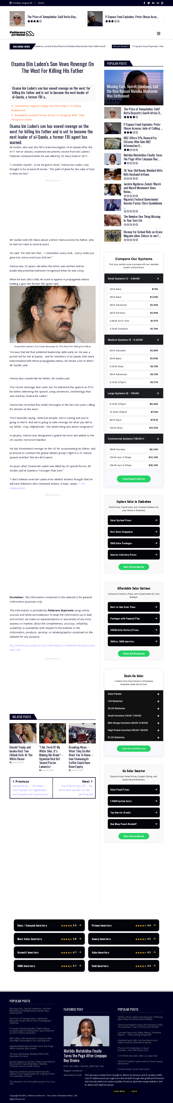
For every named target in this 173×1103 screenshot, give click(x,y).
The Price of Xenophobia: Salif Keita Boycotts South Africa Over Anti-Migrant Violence (30, 1020)
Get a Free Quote (133, 566)
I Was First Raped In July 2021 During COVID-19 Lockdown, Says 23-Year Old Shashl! (140, 1025)
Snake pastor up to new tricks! (134, 1069)
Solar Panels (114, 693)
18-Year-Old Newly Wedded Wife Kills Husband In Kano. (29, 1055)
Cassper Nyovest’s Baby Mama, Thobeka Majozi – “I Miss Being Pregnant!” (139, 1033)
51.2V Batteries (116, 737)
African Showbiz (83, 46)
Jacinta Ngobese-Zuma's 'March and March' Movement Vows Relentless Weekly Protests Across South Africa (32, 1064)
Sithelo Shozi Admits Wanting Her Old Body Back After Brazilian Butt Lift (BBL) (140, 1018)
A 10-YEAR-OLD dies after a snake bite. (138, 1055)
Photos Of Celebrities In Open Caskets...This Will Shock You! (133, 1049)
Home (41, 2)
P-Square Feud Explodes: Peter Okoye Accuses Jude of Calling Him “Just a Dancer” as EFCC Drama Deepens (32, 1030)
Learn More (119, 1091)
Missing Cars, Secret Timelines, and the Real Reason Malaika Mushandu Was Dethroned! (30, 1010)
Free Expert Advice (134, 479)
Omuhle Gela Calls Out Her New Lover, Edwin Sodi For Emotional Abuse (138, 1041)
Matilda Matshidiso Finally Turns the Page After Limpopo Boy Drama (31, 1047)
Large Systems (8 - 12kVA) (123, 393)
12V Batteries (115, 701)
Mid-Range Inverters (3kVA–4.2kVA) (128, 722)
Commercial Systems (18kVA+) (126, 438)
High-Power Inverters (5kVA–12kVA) (128, 730)
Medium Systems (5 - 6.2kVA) (125, 339)
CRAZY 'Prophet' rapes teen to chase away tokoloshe (140, 1062)
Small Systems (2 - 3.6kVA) (124, 278)
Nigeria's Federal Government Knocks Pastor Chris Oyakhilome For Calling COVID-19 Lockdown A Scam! (32, 1074)
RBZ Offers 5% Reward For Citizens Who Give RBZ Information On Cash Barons (31, 1039)
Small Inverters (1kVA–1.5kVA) (124, 715)
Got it (134, 1091)
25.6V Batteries (116, 708)
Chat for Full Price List (134, 748)
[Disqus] (53, 850)
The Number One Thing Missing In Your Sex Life (32, 1082)
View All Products (134, 653)
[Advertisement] (53, 207)
